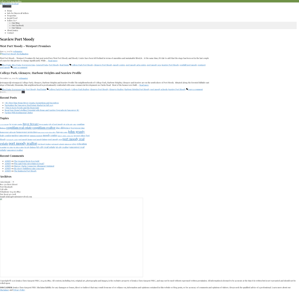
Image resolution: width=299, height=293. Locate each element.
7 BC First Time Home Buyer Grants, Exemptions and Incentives (32, 103)
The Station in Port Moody (25, 171)
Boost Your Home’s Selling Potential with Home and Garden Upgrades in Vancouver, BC (42, 110)
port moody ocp (154, 65)
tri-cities (10, 147)
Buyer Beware (31, 124)
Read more (52, 60)
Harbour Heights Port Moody (136, 89)
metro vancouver (20, 135)
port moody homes (25, 139)
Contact (10, 33)
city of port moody (56, 124)
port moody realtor (23, 143)
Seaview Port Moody (170, 65)
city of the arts (68, 124)
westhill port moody (188, 65)
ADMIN (8, 161)
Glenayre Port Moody (103, 65)
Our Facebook (18, 25)
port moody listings (40, 139)
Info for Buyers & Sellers (17, 13)
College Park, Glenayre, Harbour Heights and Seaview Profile (40, 73)
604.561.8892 (16, 1)
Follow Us (11, 20)
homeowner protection (26, 132)
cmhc (74, 124)
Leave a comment (19, 67)
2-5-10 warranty (4, 124)
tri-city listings (30, 147)
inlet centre (64, 132)
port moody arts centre (136, 65)
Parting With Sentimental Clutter (19, 112)
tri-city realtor (62, 147)
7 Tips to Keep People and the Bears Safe (22, 107)
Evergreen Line (28, 65)
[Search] (23, 92)
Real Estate (64, 65)
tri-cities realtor (19, 147)
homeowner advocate (8, 132)
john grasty (76, 131)
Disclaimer (4, 290)
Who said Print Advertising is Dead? (29, 163)
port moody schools (158, 89)
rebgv (74, 144)
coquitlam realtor (44, 127)
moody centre (119, 65)
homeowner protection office (46, 132)
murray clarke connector (65, 136)
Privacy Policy (19, 290)
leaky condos (5, 135)
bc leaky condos (17, 124)
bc (10, 124)
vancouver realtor (15, 150)
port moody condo (12, 139)
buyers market (43, 124)
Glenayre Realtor (116, 89)
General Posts (42, 65)
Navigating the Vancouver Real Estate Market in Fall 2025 (29, 105)
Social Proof (12, 18)
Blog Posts (6, 65)
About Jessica (12, 30)
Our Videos (16, 28)
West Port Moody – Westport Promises (25, 46)
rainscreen (67, 144)
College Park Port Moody (82, 65)
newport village (79, 136)
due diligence (63, 127)
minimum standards (36, 136)
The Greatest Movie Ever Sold (26, 161)
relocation (82, 143)
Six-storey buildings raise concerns (29, 168)
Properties (11, 15)
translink (3, 147)
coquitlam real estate (19, 127)
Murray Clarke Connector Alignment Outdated (34, 166)
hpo (58, 132)
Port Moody (54, 65)
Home (9, 10)
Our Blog (16, 23)
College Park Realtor (80, 89)
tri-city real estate (45, 147)
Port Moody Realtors (44, 144)
